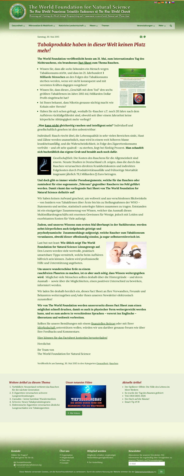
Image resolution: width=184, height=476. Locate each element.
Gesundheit (102, 363)
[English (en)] (155, 2)
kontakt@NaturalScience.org (29, 465)
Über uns (65, 460)
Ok (161, 471)
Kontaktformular (24, 462)
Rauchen (113, 363)
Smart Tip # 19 (132, 402)
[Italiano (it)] (165, 2)
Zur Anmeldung (96, 462)
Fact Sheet (84, 62)
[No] (180, 471)
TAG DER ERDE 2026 (135, 395)
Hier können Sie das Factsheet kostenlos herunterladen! (72, 337)
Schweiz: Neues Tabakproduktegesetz (31, 402)
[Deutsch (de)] (158, 2)
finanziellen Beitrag (103, 323)
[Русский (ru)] (172, 2)
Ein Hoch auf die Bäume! (137, 399)
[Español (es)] (162, 2)
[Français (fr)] (169, 2)
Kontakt (64, 463)
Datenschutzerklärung (144, 472)
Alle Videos (74, 413)
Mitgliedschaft (46, 327)
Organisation (67, 455)
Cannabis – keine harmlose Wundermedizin (34, 399)
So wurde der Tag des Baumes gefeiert (144, 392)
